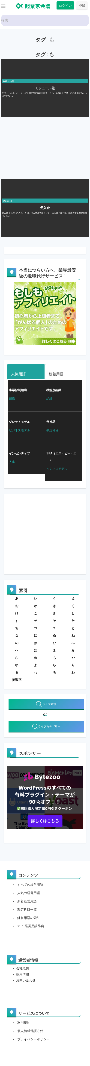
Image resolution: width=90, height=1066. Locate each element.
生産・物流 (8, 81)
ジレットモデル (19, 421)
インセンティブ (19, 453)
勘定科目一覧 (27, 909)
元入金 (45, 207)
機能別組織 (53, 390)
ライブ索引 (49, 703)
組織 (12, 398)
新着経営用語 (27, 901)
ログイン (65, 5)
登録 (82, 5)
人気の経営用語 (28, 893)
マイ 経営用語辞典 (30, 926)
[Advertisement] (36, 147)
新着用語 (56, 374)
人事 (12, 462)
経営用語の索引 (28, 918)
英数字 (17, 680)
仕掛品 (50, 421)
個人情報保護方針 (30, 1031)
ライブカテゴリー (49, 726)
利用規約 (23, 1022)
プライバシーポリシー (33, 1039)
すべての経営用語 (30, 884)
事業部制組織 (18, 390)
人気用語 (18, 374)
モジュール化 (45, 88)
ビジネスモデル (19, 430)
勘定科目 (7, 201)
